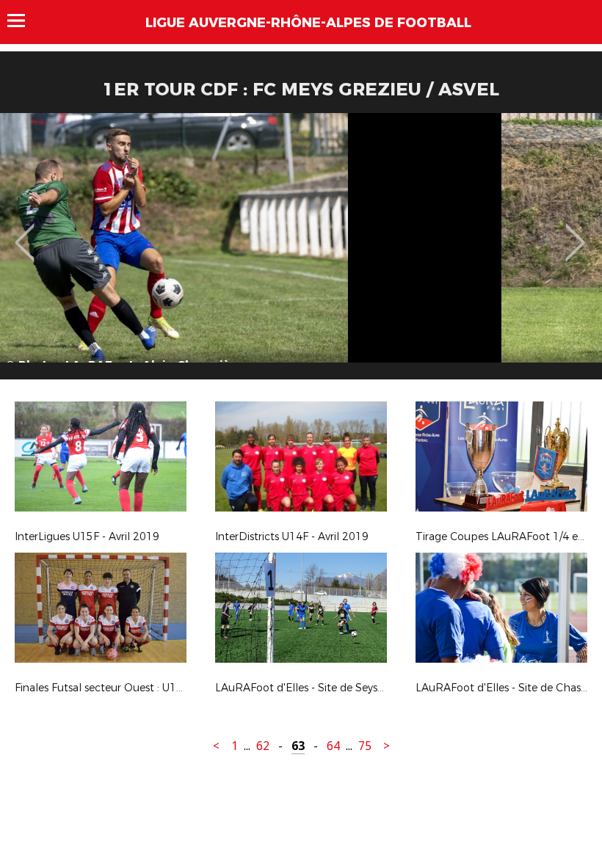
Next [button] (575, 232)
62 (262, 746)
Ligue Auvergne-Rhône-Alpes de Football (308, 23)
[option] (301, 251)
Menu (23, 20)
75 (364, 746)
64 (333, 746)
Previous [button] (24, 232)
